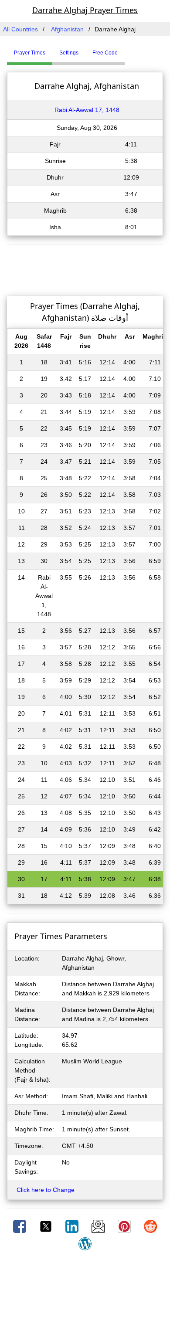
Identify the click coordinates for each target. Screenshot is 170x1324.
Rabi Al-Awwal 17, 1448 (86, 109)
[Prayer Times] (127, 49)
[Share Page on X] (46, 1225)
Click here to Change (46, 1189)
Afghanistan (67, 29)
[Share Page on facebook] (20, 1225)
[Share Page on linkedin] (73, 1225)
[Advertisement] (85, 264)
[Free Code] (135, 49)
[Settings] (131, 49)
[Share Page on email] (99, 1225)
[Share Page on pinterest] (125, 1225)
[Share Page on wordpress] (85, 1243)
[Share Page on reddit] (150, 1225)
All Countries (20, 29)
